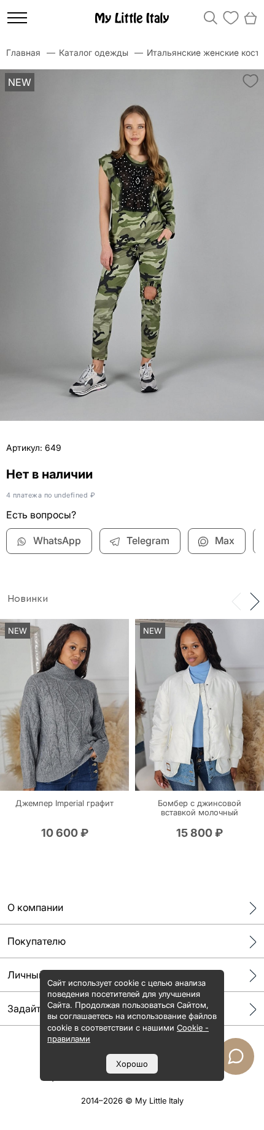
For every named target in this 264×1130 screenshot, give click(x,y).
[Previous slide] (236, 600)
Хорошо (132, 1064)
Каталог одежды (93, 52)
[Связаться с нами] (235, 1056)
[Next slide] (255, 600)
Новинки (27, 599)
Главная (23, 52)
